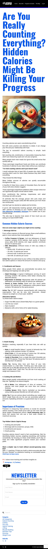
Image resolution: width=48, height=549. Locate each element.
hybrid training (7, 526)
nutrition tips (7, 531)
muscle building (7, 530)
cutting (4, 523)
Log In (43, 3)
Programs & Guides (29, 3)
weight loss (6, 535)
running (5, 533)
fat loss (5, 524)
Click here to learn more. (10, 454)
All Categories (7, 519)
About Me (21, 3)
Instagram (8, 462)
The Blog (38, 3)
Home (16, 3)
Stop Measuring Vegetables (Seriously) (15, 211)
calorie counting (8, 521)
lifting (4, 528)
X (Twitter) (16, 462)
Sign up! (24, 502)
